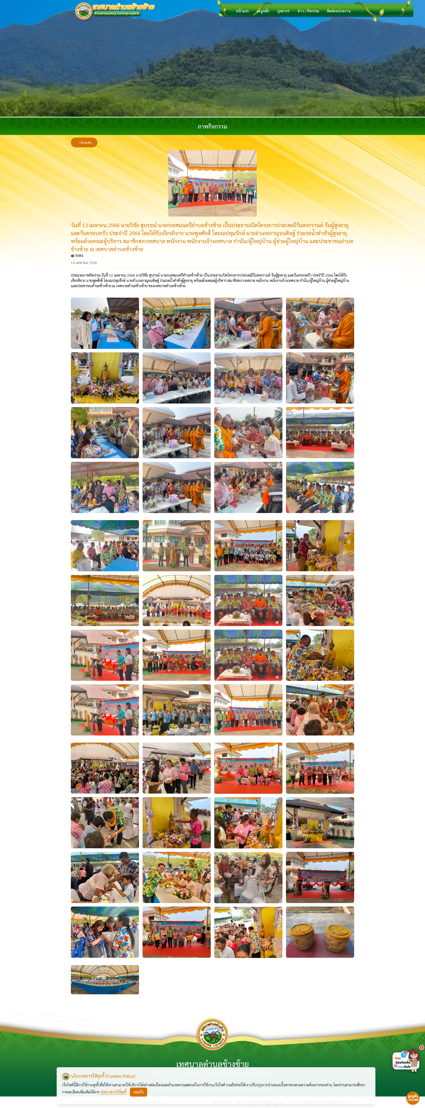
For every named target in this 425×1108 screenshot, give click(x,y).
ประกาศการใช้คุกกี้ (113, 1092)
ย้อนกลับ (86, 142)
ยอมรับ (138, 1092)
